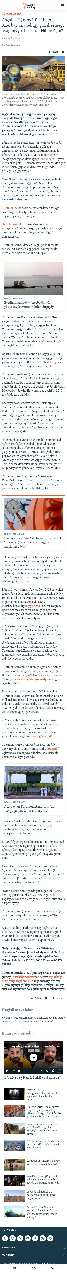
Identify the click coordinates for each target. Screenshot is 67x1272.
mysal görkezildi (41, 736)
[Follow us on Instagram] (12, 1238)
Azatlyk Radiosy (11, 38)
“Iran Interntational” (14, 224)
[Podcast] (50, 1238)
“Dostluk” (53, 749)
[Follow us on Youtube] (28, 1238)
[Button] (53, 52)
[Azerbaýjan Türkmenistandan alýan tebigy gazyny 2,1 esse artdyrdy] (33, 782)
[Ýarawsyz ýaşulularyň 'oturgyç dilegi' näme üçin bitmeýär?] (14, 1165)
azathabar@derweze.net (28, 977)
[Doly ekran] (60, 1071)
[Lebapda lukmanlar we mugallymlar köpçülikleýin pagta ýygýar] (14, 1196)
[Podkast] (14, 1268)
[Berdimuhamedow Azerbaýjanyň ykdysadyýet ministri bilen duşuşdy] (33, 278)
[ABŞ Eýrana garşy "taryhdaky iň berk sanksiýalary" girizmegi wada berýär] (14, 1145)
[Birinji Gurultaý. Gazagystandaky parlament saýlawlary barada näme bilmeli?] (14, 1094)
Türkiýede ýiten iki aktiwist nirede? (30, 1046)
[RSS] (43, 1238)
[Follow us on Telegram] (35, 1238)
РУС (33, 1268)
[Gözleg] (52, 1268)
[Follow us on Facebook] (5, 1238)
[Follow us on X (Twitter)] (20, 1238)
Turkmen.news (11, 208)
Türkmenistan (12, 14)
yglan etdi (34, 606)
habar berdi (48, 159)
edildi (49, 366)
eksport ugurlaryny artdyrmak (34, 679)
